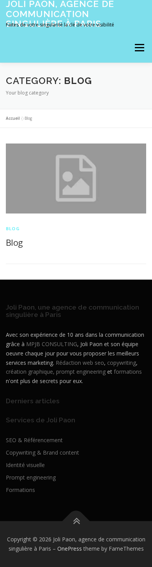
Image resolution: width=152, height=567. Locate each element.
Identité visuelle (25, 465)
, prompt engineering (79, 371)
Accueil (13, 118)
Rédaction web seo (80, 362)
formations (128, 371)
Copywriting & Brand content (42, 452)
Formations (20, 490)
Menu (139, 48)
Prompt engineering (31, 477)
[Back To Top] (76, 521)
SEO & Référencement (34, 440)
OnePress (69, 548)
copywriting (121, 362)
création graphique (29, 371)
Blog (13, 228)
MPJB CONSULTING (51, 344)
